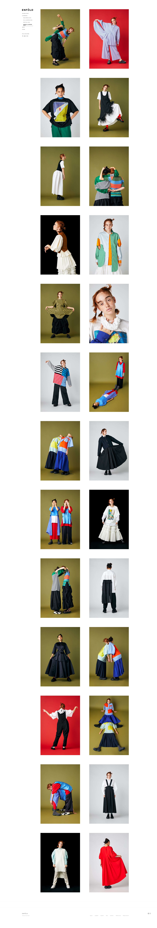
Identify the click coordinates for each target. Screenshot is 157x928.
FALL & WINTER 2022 (27, 20)
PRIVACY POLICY (126, 915)
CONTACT (112, 915)
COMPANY (96, 915)
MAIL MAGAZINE (25, 33)
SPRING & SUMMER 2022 (27, 25)
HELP (107, 915)
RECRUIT (102, 915)
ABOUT (91, 915)
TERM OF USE (118, 915)
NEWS (23, 27)
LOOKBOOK (24, 15)
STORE (23, 29)
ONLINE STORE (25, 13)
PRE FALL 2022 (26, 22)
